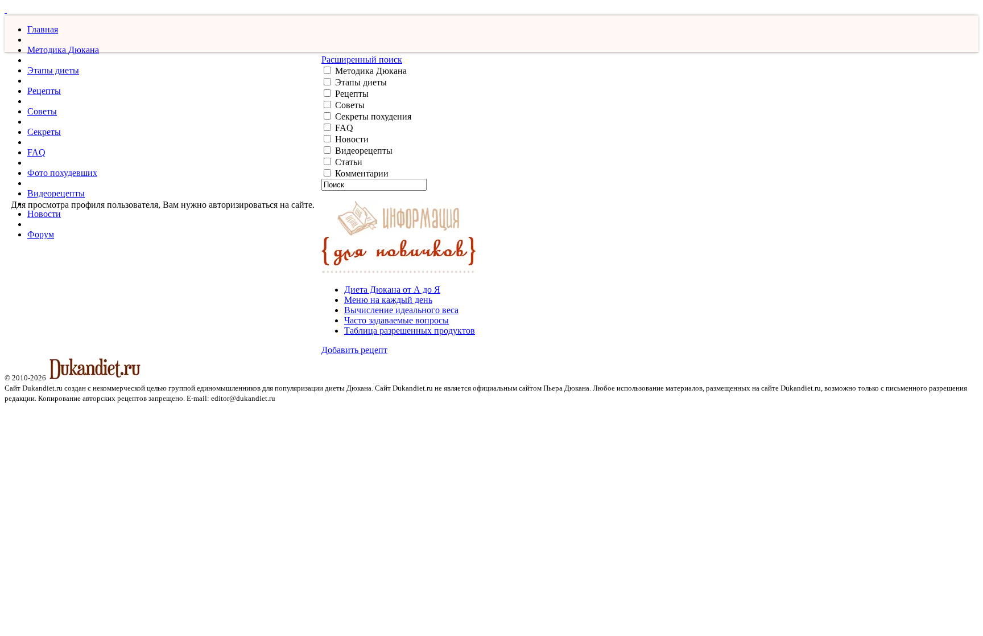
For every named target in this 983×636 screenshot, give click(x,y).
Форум (40, 234)
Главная (42, 29)
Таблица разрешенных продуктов (409, 330)
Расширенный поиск (361, 59)
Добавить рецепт (354, 350)
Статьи (347, 162)
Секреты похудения (372, 116)
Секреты (44, 132)
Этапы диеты (53, 70)
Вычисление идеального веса (401, 310)
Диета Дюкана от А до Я (392, 289)
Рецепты (44, 91)
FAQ (36, 152)
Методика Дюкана (63, 50)
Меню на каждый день (388, 300)
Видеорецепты (56, 193)
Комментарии (361, 173)
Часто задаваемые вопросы (396, 320)
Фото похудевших (62, 173)
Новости (44, 214)
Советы (42, 111)
